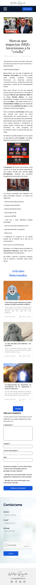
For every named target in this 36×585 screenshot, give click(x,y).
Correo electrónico (10, 450)
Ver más (18, 409)
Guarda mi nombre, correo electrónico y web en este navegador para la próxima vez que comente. (17, 468)
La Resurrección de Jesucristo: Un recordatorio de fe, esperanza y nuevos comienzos (18, 387)
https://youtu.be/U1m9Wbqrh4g (13, 245)
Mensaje (6, 528)
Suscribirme (27, 9)
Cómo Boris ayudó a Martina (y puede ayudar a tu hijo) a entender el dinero (18, 303)
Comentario (8, 425)
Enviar (11, 553)
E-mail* (6, 520)
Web (5, 457)
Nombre (6, 444)
